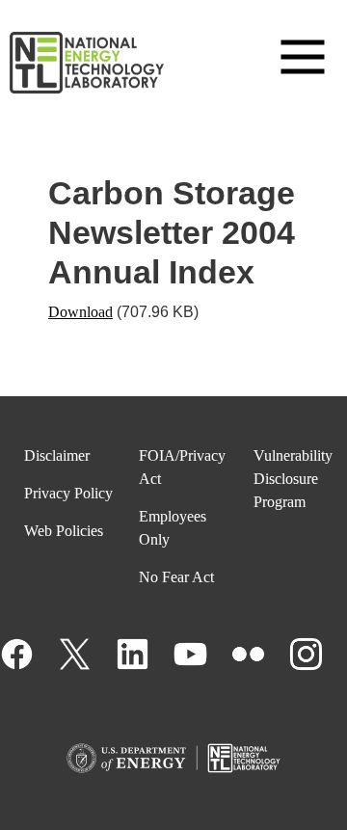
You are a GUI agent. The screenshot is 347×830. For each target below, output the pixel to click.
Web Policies (63, 530)
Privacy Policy (68, 493)
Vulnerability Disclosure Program (293, 478)
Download (80, 312)
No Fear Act (176, 577)
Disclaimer (57, 455)
